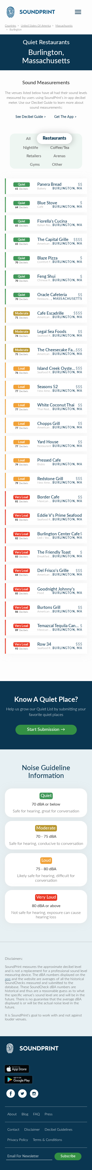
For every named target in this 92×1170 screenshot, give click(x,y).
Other (57, 164)
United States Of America (36, 25)
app (8, 979)
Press (49, 1114)
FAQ (36, 1114)
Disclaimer (32, 1129)
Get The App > (65, 117)
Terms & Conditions (47, 1140)
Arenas (59, 156)
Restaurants (54, 138)
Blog (25, 1114)
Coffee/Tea (59, 148)
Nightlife (30, 148)
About (12, 1114)
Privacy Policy (17, 1140)
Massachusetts (64, 25)
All (28, 139)
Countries (10, 25)
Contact (13, 1129)
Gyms (35, 164)
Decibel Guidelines (58, 1129)
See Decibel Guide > (30, 117)
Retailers (33, 156)
